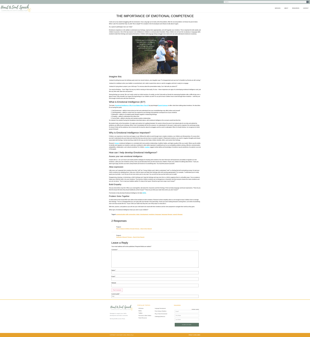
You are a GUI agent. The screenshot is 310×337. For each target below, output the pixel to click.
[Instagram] (220, 1)
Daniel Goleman (163, 105)
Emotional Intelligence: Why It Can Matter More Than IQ (132, 105)
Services (277, 8)
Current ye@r (115, 294)
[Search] (307, 2)
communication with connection (126, 214)
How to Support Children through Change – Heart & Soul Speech (134, 228)
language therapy (167, 214)
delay (138, 214)
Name (113, 270)
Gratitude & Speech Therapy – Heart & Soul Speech (130, 237)
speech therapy (178, 214)
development (144, 214)
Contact (306, 8)
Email (113, 276)
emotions (152, 214)
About (286, 8)
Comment (114, 249)
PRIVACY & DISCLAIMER (194, 335)
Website (113, 283)
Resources (295, 8)
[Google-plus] (217, 1)
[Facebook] (213, 1)
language (158, 214)
